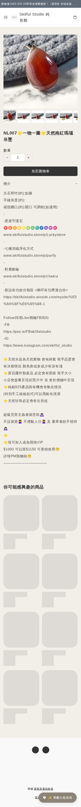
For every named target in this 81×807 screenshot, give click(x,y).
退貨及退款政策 (43, 788)
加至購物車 (41, 171)
